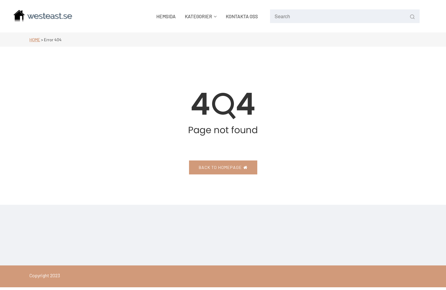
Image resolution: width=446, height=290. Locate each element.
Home (34, 39)
